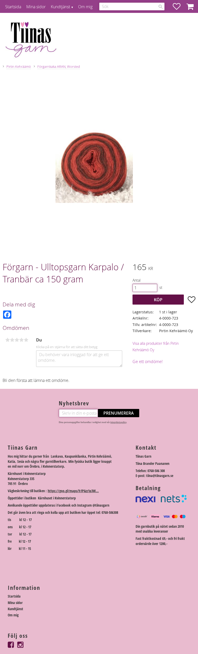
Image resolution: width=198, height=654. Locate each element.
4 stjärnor (21, 340)
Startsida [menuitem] (13, 7)
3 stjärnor (16, 340)
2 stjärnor (12, 340)
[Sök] (160, 7)
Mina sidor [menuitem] (36, 7)
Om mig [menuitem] (85, 7)
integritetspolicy (118, 422)
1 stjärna (7, 340)
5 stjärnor (26, 340)
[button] (179, 6)
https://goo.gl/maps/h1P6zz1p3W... (73, 490)
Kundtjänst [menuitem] (60, 7)
